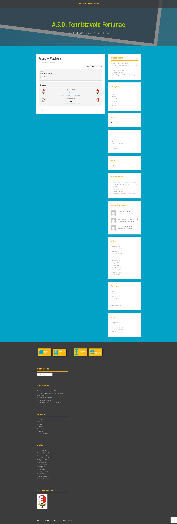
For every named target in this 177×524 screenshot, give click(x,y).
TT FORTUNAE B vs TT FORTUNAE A (70, 104)
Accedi (114, 141)
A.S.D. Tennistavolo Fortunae (88, 24)
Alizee (63, 520)
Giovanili (114, 96)
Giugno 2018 (116, 260)
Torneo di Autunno (118, 72)
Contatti (96, 4)
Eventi (114, 94)
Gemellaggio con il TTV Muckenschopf (124, 75)
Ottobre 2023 (116, 247)
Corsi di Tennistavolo (119, 70)
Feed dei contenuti (117, 144)
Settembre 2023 (117, 249)
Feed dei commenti (118, 146)
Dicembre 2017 (117, 272)
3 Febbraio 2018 (70, 90)
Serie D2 (114, 101)
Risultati (114, 99)
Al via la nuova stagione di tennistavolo (124, 63)
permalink (45, 110)
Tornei (114, 103)
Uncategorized (116, 106)
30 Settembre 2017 (71, 98)
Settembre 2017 (117, 274)
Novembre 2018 (117, 254)
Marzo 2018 (116, 265)
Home (79, 4)
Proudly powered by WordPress (45, 520)
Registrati (115, 139)
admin (53, 62)
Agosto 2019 (116, 251)
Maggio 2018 (116, 263)
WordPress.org (116, 148)
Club (84, 4)
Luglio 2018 (115, 258)
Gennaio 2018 (116, 270)
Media (90, 4)
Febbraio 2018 (116, 267)
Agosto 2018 (116, 256)
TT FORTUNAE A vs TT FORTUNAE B (70, 95)
